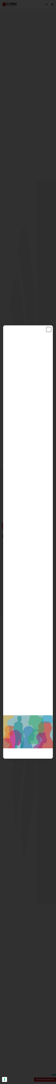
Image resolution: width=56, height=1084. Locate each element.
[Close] (49, 329)
